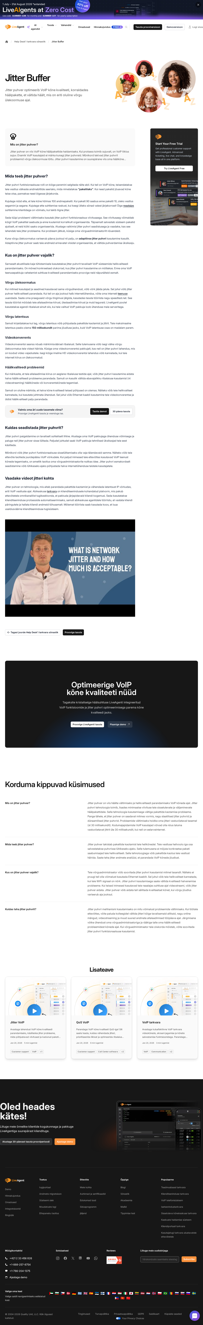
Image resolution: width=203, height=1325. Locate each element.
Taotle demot (99, 411)
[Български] (57, 1293)
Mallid (124, 1206)
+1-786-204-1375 (20, 1270)
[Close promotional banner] (198, 5)
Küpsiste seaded (173, 1314)
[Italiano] (125, 1293)
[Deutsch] (74, 1293)
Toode (50, 25)
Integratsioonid (13, 1208)
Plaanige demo (118, 724)
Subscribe (189, 1259)
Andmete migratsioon (50, 1193)
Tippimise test (128, 1213)
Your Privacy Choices (133, 1318)
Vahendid (66, 25)
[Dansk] (68, 1293)
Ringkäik (9, 1215)
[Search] (128, 27)
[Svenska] (194, 1293)
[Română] (171, 1293)
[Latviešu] (142, 1293)
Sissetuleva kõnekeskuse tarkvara (178, 1213)
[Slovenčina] (182, 1293)
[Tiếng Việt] (122, 1298)
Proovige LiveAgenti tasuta (87, 724)
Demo (8, 1189)
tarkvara (52, 491)
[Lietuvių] (137, 1293)
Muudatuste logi (47, 1206)
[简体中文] (128, 1298)
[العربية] (51, 1293)
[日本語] (131, 1293)
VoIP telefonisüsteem (172, 1200)
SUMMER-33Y (49, 16)
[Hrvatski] (114, 1293)
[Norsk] (154, 1293)
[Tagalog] (117, 1298)
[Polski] (160, 1293)
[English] (85, 1293)
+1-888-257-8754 (20, 1264)
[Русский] (177, 1293)
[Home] (6, 41)
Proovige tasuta (73, 632)
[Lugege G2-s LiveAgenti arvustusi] (114, 1260)
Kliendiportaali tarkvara (173, 1226)
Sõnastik (125, 1193)
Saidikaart (154, 1314)
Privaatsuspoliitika (123, 1314)
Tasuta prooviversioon (147, 27)
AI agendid (35, 27)
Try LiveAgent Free (174, 168)
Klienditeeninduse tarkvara (175, 1193)
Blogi (123, 1187)
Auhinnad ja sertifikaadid (93, 1193)
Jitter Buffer (58, 41)
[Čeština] (63, 1293)
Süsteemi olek (46, 1200)
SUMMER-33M (19, 16)
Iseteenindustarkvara (172, 1206)
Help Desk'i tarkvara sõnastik (30, 41)
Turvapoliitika (102, 1314)
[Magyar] (120, 1293)
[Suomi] (103, 1293)
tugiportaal (45, 1187)
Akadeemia (126, 1200)
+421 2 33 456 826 (21, 1258)
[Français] (108, 1293)
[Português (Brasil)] (165, 1293)
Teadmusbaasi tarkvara (173, 1187)
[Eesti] (97, 1293)
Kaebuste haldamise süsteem (176, 1219)
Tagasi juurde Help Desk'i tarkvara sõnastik (34, 632)
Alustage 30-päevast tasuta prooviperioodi (26, 1141)
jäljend (83, 1213)
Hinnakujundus (12, 1195)
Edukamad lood (88, 1200)
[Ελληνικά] (80, 1293)
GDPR (141, 1314)
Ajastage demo (65, 1141)
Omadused (10, 1202)
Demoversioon (175, 27)
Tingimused (84, 1314)
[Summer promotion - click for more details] (101, 9)
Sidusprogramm (88, 1206)
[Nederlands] (148, 1293)
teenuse (123, 293)
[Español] (91, 1293)
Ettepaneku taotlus (49, 1213)
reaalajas (128, 205)
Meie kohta (86, 1187)
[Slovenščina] (188, 1293)
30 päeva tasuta (121, 411)
